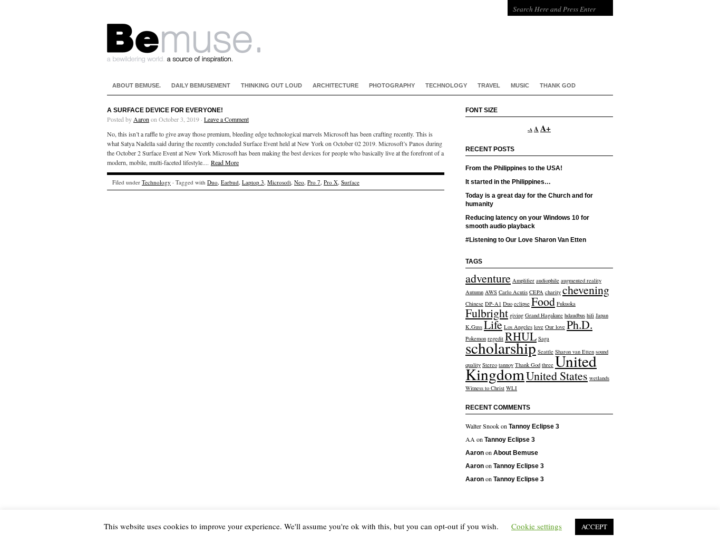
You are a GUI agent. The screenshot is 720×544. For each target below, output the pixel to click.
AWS (491, 292)
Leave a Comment (226, 119)
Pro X (331, 182)
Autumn (474, 292)
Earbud (230, 182)
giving (516, 315)
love (538, 327)
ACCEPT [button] (594, 526)
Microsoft (279, 182)
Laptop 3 (253, 182)
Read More (225, 162)
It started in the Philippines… (508, 182)
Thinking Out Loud (271, 85)
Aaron (141, 119)
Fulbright (486, 312)
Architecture (335, 85)
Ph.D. (579, 324)
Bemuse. (275, 31)
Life (493, 324)
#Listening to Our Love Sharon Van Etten (525, 240)
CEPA (536, 292)
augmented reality (581, 280)
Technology (446, 85)
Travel (489, 85)
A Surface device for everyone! (165, 110)
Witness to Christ (484, 388)
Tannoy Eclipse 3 (534, 426)
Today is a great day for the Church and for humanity (529, 200)
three (547, 364)
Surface (350, 182)
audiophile (547, 280)
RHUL (521, 336)
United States (557, 375)
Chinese (474, 303)
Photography (392, 85)
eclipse (522, 303)
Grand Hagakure (544, 315)
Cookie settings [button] (536, 526)
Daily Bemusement (200, 85)
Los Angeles (518, 327)
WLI (511, 388)
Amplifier (523, 280)
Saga (543, 338)
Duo (212, 182)
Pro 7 (313, 182)
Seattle (545, 351)
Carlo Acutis (513, 292)
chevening (585, 289)
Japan (602, 315)
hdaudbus (575, 315)
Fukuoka (566, 303)
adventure (488, 278)
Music (520, 85)
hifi (590, 315)
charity (553, 292)
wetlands (599, 378)
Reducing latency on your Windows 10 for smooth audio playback (527, 222)
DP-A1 (493, 303)
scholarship (500, 347)
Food (543, 301)
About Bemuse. (136, 85)
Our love (555, 327)
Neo (299, 182)
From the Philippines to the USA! (513, 168)
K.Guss (473, 327)
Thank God (558, 85)
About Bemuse (515, 452)
